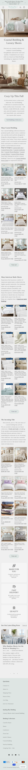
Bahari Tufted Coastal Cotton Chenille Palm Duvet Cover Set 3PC (19, 229)
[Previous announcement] (3, 2)
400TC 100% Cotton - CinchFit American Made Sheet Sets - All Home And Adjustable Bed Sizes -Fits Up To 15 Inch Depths (20, 399)
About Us (5, 689)
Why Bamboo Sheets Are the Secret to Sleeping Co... (13, 647)
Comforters (6, 730)
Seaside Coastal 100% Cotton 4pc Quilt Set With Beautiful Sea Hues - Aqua (7, 179)
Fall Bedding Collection (14, 120)
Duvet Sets (6, 733)
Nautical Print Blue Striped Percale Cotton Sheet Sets (7, 228)
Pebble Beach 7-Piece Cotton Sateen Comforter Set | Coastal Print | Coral (7, 203)
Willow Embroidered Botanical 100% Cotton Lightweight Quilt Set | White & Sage (20, 465)
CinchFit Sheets (7, 722)
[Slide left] (10, 673)
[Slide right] (17, 673)
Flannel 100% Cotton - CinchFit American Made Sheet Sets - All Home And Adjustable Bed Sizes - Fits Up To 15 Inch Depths (7, 321)
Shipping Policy (7, 693)
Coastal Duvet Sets (7, 150)
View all (14, 265)
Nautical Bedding (7, 744)
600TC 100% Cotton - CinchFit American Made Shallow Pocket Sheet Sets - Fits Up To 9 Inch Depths (7, 347)
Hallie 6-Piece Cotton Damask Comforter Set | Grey (20, 544)
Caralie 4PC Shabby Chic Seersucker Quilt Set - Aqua (20, 179)
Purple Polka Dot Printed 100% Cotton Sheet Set (6, 493)
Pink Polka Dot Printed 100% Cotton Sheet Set (20, 493)
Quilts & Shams (7, 737)
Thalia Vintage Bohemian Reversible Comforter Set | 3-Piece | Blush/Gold (20, 519)
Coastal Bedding (7, 740)
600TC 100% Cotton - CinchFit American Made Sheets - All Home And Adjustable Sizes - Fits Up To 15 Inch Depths (20, 321)
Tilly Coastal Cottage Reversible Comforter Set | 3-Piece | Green (7, 544)
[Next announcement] (25, 2)
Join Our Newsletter (8, 703)
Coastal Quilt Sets (17, 147)
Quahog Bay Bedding (11, 767)
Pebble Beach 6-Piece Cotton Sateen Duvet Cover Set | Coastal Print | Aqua (20, 254)
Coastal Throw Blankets (12, 152)
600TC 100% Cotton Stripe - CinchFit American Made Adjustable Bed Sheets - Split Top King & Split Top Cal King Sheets (21, 348)
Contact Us (6, 685)
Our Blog (5, 700)
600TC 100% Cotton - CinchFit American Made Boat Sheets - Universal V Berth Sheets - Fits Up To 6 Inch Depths (7, 374)
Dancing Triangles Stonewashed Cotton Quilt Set (7, 519)
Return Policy (6, 696)
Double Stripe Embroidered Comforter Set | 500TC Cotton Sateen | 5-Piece (21, 204)
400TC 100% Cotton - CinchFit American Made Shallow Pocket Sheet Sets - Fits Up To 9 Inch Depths (20, 373)
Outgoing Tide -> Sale (9, 748)
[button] (3, 7)
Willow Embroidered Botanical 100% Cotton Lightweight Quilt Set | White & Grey (6, 465)
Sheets (4, 726)
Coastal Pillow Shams (17, 154)
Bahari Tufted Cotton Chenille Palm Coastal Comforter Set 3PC (6, 254)
